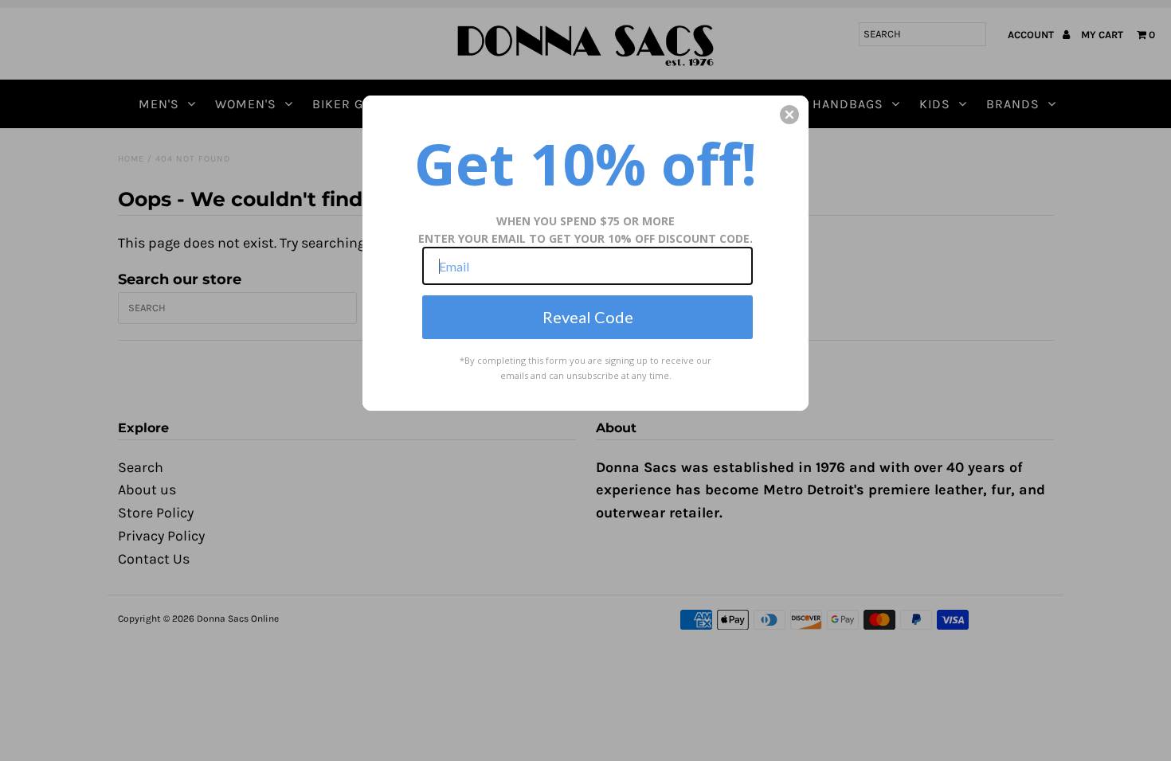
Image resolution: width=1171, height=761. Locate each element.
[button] (789, 114)
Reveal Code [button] (587, 316)
